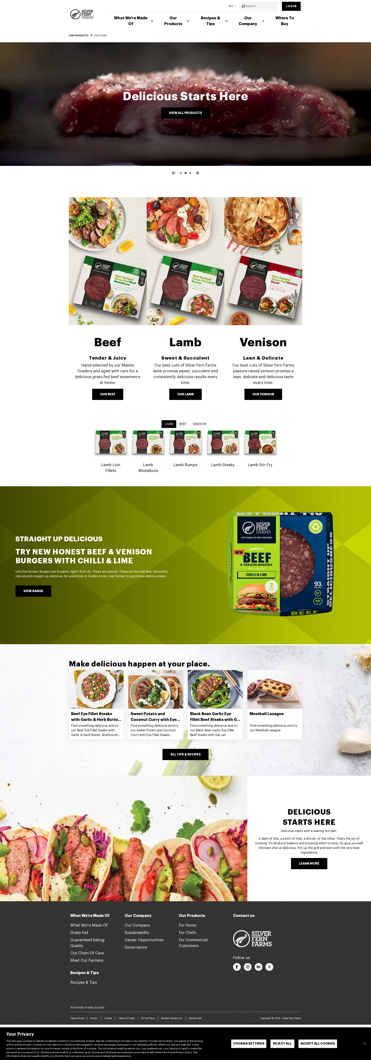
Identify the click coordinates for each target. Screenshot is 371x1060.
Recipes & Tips (210, 21)
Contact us (243, 916)
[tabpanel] (185, 453)
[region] (185, 1043)
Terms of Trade (126, 1018)
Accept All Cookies (317, 1043)
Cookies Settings (248, 1043)
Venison (263, 342)
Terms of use (77, 1018)
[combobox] (259, 6)
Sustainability (137, 933)
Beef (107, 342)
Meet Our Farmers (86, 960)
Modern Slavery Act (171, 1018)
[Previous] (174, 174)
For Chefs (187, 933)
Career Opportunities (144, 940)
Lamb (185, 342)
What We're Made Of (130, 21)
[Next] (197, 174)
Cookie (108, 1018)
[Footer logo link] (252, 938)
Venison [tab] (199, 424)
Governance (136, 947)
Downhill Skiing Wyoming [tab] (190, 173)
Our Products (173, 21)
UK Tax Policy (148, 1018)
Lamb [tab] (169, 424)
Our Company (248, 21)
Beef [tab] (182, 424)
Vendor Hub (195, 1018)
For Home (187, 925)
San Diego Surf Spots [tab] (181, 173)
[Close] (365, 1043)
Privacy (94, 1018)
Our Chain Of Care (87, 953)
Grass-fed (79, 933)
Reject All (282, 1043)
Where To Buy (284, 21)
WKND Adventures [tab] (185, 173)
